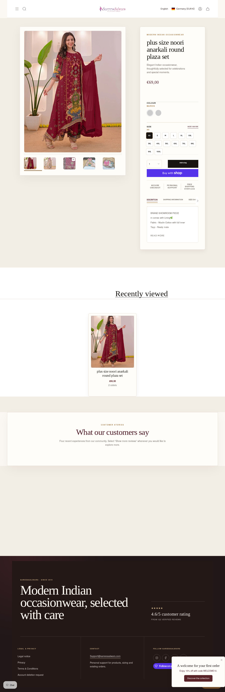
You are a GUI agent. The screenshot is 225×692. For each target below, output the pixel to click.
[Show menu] (17, 8)
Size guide (193, 127)
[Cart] (207, 8)
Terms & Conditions (28, 668)
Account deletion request (30, 674)
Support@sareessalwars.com (105, 656)
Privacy (21, 662)
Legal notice (24, 656)
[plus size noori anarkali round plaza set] (112, 342)
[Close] (221, 660)
